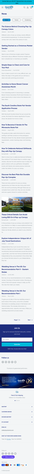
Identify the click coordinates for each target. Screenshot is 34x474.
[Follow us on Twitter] (6, 362)
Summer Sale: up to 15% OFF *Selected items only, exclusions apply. (17, 2)
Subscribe (17, 344)
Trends (16, 20)
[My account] (27, 7)
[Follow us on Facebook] (3, 362)
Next (29, 320)
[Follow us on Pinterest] (12, 362)
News (6, 20)
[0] (31, 7)
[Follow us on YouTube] (15, 362)
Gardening (28, 20)
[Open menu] (2, 7)
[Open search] (24, 7)
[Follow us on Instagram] (9, 362)
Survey (9, 439)
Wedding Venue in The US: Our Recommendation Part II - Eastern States (15, 269)
